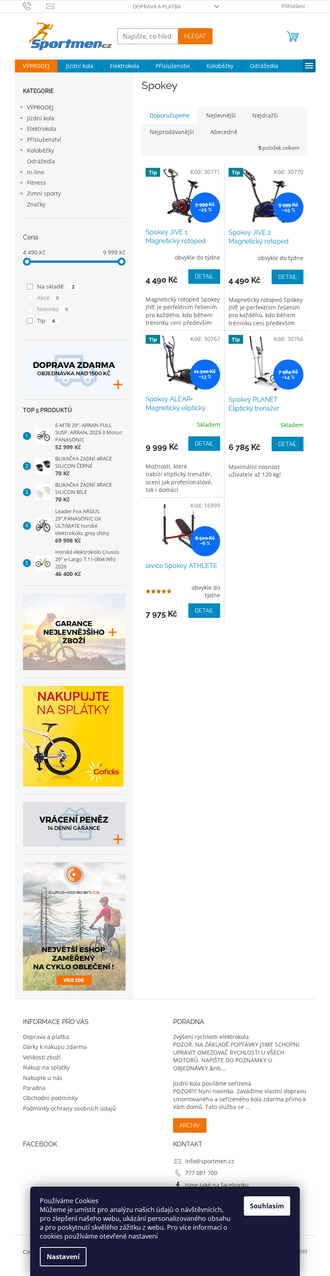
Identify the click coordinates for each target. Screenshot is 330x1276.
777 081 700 (201, 1173)
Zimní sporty (44, 193)
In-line (35, 172)
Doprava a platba (157, 6)
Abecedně (223, 132)
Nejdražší (265, 115)
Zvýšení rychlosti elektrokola (211, 1037)
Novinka (52, 309)
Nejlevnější (221, 115)
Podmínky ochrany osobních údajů (69, 1108)
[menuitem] (36, 66)
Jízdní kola (40, 118)
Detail (204, 276)
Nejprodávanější (172, 132)
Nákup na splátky (46, 1067)
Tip (46, 320)
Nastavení (63, 1256)
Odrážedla (41, 161)
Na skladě (56, 286)
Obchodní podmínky (50, 1098)
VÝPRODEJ (40, 107)
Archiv (189, 1125)
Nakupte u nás (42, 1078)
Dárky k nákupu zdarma (55, 1047)
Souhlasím (267, 1206)
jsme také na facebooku (217, 1185)
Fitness (36, 182)
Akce (48, 297)
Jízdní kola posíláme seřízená (212, 1083)
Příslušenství (44, 139)
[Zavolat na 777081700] (35, 5)
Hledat (195, 36)
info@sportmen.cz (209, 1161)
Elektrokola (41, 128)
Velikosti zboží (42, 1057)
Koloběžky (40, 150)
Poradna (34, 1088)
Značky (36, 204)
